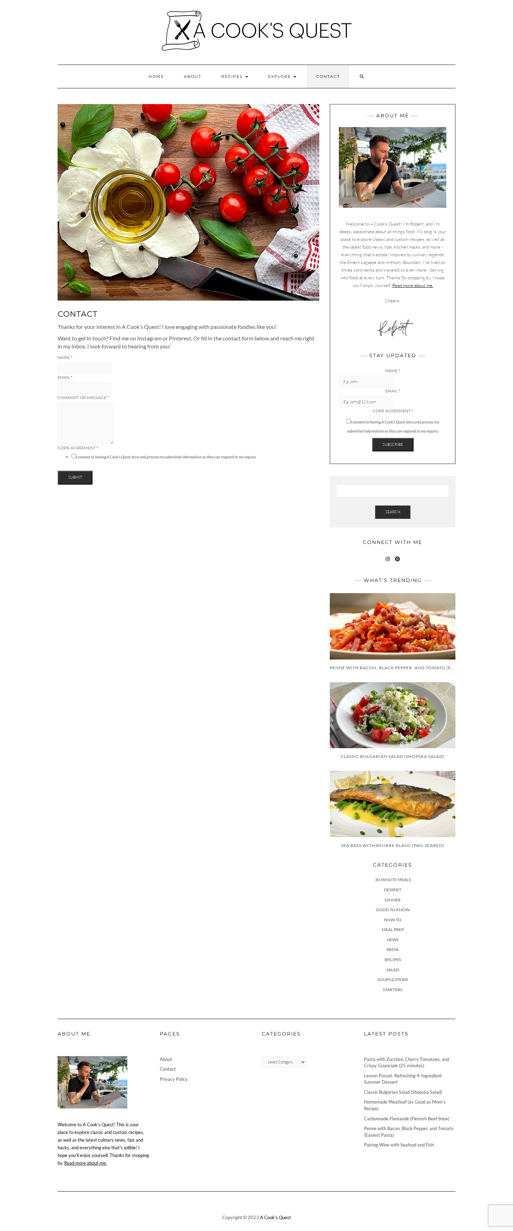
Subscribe (392, 444)
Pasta (393, 949)
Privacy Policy (174, 1079)
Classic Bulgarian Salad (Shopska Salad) (403, 1092)
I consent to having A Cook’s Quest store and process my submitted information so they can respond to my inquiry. (166, 457)
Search (392, 511)
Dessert (392, 889)
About (192, 76)
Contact (328, 76)
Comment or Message (83, 397)
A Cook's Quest (275, 1217)
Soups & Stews (392, 979)
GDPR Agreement (78, 447)
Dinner (393, 899)
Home (156, 76)
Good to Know (393, 909)
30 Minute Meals (393, 879)
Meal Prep (393, 929)
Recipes (233, 76)
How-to (392, 919)
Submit (75, 477)
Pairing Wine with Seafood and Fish (399, 1145)
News (393, 939)
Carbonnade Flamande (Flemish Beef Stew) (406, 1118)
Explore (280, 76)
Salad (392, 969)
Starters (392, 989)
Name (65, 357)
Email (65, 377)
